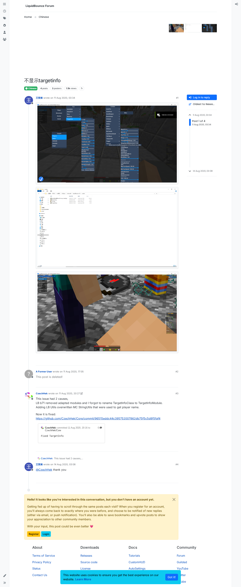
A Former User (44, 371)
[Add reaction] (163, 361)
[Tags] (4, 18)
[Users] (4, 32)
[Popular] (4, 25)
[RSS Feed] (81, 88)
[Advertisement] (95, 48)
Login (46, 533)
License (85, 568)
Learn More (83, 579)
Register (34, 533)
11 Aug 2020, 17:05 (73, 371)
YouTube (182, 568)
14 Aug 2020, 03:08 (65, 464)
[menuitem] (236, 4)
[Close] (174, 499)
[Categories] (4, 4)
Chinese (32, 88)
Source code (88, 562)
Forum (181, 555)
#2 (177, 371)
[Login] (236, 4)
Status (36, 568)
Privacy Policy (41, 562)
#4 (177, 464)
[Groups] (4, 39)
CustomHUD (137, 562)
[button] (4, 576)
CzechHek (42, 393)
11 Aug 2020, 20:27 (69, 393)
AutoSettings (137, 568)
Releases (86, 555)
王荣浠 (39, 97)
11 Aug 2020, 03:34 (64, 97)
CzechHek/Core (53, 430)
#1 (177, 97)
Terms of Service (43, 555)
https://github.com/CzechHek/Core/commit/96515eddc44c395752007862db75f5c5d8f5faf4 (98, 418)
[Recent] (4, 11)
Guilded (182, 562)
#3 (177, 393)
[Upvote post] (170, 361)
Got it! (172, 577)
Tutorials (134, 555)
